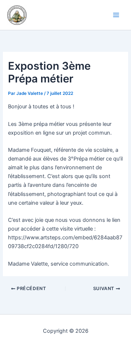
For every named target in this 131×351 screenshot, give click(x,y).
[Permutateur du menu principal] (116, 15)
